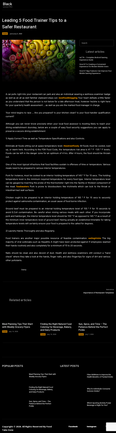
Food (5, 33)
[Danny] (12, 275)
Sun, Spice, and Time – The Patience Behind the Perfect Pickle (93, 327)
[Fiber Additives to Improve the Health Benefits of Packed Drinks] (73, 376)
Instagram (91, 426)
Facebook (73, 426)
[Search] (111, 43)
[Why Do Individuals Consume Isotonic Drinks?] (73, 390)
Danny (23, 269)
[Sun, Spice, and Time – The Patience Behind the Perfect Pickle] (96, 313)
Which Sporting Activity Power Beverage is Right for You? (99, 404)
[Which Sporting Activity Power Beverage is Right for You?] (73, 404)
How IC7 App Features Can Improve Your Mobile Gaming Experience (96, 72)
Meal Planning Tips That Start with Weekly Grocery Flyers (17, 325)
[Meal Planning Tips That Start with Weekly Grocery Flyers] (19, 313)
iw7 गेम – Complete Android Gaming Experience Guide (93, 58)
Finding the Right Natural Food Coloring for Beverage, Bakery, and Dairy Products (56, 327)
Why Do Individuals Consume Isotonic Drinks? (98, 390)
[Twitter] (101, 426)
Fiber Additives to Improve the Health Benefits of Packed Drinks (100, 375)
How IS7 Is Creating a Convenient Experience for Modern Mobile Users (94, 65)
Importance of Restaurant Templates (98, 292)
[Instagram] (82, 426)
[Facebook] (64, 426)
